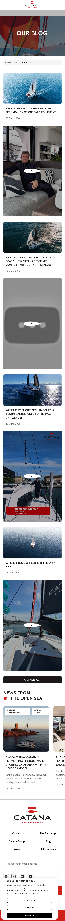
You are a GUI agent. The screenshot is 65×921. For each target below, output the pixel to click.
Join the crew (48, 849)
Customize (29, 900)
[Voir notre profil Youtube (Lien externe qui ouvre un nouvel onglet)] (30, 876)
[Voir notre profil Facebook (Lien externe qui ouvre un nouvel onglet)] (6, 876)
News (17, 849)
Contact (16, 833)
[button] (32, 679)
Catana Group (17, 841)
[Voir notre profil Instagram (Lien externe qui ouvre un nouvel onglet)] (14, 876)
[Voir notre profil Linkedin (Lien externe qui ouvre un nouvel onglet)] (22, 876)
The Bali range (48, 833)
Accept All (29, 915)
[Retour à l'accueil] (32, 7)
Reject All (30, 907)
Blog (48, 841)
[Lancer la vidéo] (32, 171)
